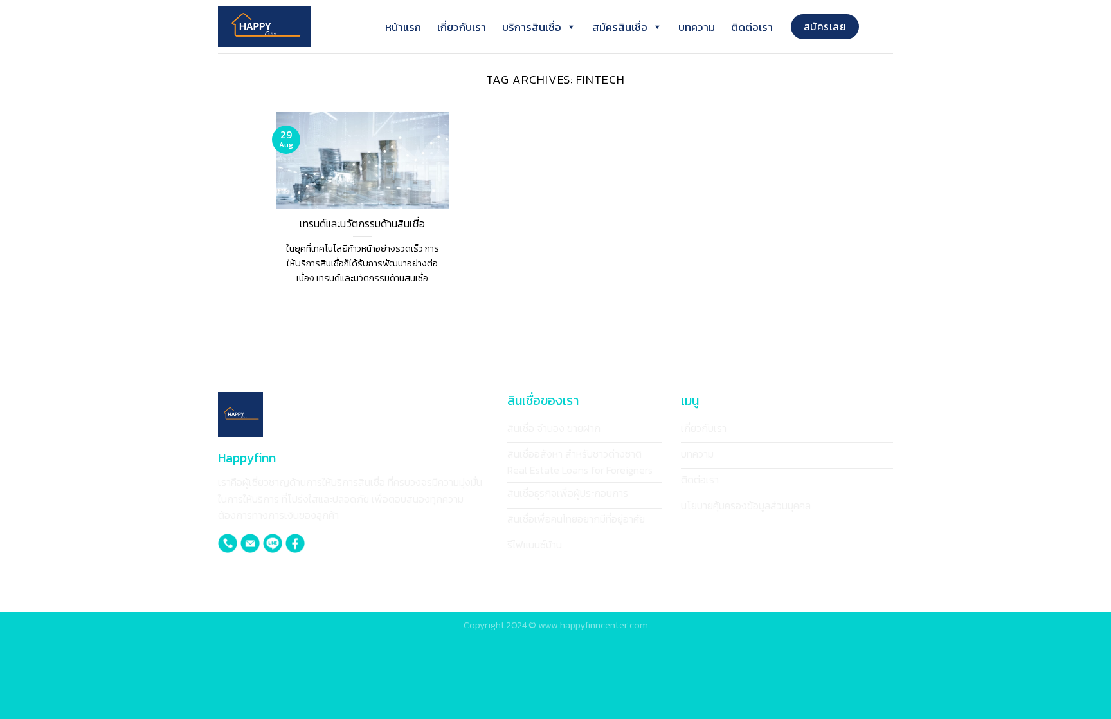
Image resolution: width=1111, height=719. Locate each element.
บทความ (696, 27)
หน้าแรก (403, 27)
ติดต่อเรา (752, 27)
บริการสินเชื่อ (531, 27)
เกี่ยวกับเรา (461, 27)
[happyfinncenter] (282, 26)
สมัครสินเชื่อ (619, 27)
